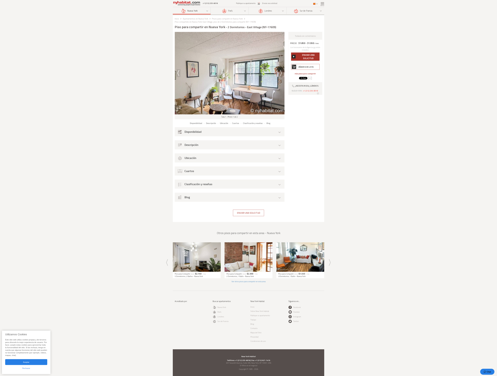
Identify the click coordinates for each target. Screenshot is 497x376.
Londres (268, 10)
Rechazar (26, 368)
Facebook (297, 307)
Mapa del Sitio (255, 332)
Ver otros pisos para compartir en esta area (249, 281)
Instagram (297, 316)
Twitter (296, 321)
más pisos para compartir (305, 73)
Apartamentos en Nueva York (195, 18)
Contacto (254, 328)
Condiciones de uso (258, 341)
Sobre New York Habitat (259, 311)
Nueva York (192, 10)
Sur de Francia (306, 10)
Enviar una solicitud (269, 3)
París (230, 10)
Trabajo (253, 319)
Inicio (177, 18)
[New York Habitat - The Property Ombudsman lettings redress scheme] (183, 312)
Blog (252, 324)
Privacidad (254, 336)
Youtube (296, 312)
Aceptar (26, 362)
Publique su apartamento (246, 3)
